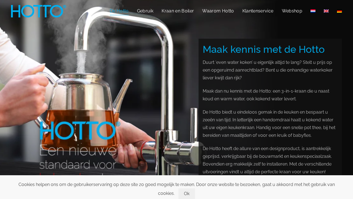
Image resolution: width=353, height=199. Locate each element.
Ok (187, 193)
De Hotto (119, 11)
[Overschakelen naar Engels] (326, 11)
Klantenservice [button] (258, 11)
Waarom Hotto (218, 11)
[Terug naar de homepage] (38, 11)
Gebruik (145, 11)
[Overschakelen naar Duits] (339, 11)
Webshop (292, 11)
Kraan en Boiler (178, 11)
